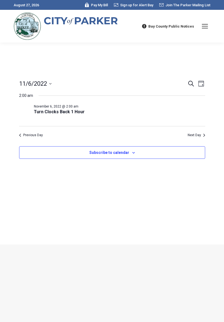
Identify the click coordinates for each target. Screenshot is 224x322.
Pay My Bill (99, 5)
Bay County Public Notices (171, 26)
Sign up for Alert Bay (136, 5)
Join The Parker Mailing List (188, 5)
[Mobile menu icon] (204, 26)
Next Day (194, 135)
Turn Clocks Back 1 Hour (59, 111)
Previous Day (33, 135)
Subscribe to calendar (109, 152)
